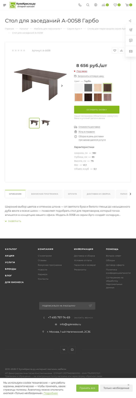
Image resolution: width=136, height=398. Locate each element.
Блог (8, 275)
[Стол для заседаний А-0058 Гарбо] (40, 86)
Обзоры (110, 260)
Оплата (72, 194)
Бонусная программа (44, 194)
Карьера (42, 274)
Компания (45, 249)
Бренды (10, 269)
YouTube (72, 349)
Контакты (43, 279)
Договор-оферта (115, 265)
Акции (9, 255)
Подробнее (51, 393)
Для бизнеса (14, 282)
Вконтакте (63, 349)
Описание (15, 194)
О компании (45, 255)
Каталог (11, 249)
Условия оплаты (83, 260)
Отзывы (42, 260)
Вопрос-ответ (113, 255)
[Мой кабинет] (95, 5)
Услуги (10, 262)
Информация (83, 249)
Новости (42, 269)
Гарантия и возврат (85, 265)
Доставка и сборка (98, 194)
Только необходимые (116, 388)
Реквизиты (80, 269)
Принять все (87, 388)
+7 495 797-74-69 (59, 317)
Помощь (112, 249)
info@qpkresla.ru (70, 324)
